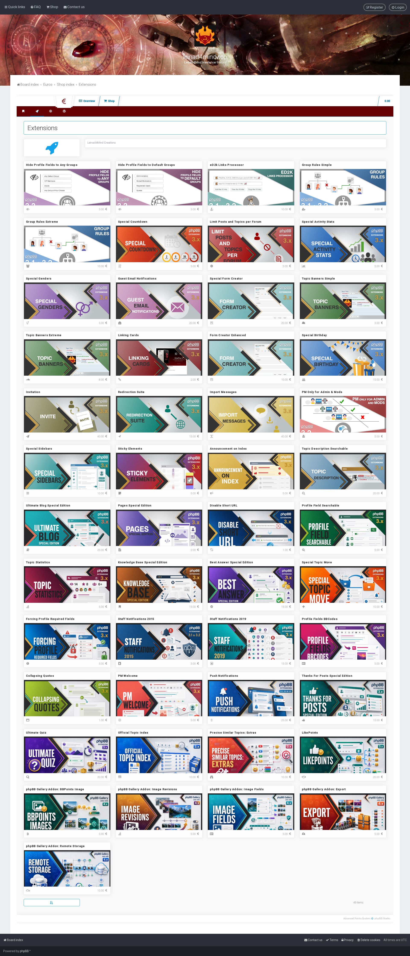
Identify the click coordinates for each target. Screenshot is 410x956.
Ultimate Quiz (36, 732)
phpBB (24, 951)
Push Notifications (224, 675)
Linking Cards (128, 335)
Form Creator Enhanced (228, 335)
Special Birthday (314, 335)
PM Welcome (128, 675)
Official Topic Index (133, 732)
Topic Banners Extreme (44, 335)
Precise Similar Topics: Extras (233, 732)
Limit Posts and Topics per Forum (236, 221)
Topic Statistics (38, 562)
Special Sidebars (39, 448)
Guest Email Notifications (137, 278)
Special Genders (39, 278)
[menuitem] (35, 7)
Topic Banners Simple (318, 278)
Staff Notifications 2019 (228, 619)
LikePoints (310, 732)
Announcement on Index (228, 448)
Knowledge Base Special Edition (142, 562)
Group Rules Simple (317, 164)
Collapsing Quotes (40, 675)
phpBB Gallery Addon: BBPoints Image (55, 789)
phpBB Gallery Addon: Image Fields (237, 789)
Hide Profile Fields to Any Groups (52, 164)
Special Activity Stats (318, 221)
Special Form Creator (226, 278)
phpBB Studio (382, 918)
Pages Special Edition (135, 505)
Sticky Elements (130, 448)
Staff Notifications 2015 (136, 619)
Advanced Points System (356, 918)
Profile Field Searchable (321, 505)
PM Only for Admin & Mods (322, 392)
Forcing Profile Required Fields (50, 619)
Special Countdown (133, 221)
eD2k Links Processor (227, 164)
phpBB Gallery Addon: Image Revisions (147, 789)
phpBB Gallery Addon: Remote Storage (55, 846)
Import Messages (223, 392)
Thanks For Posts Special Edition (327, 675)
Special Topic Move (317, 562)
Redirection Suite (131, 392)
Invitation (33, 392)
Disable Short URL (223, 505)
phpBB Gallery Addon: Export (324, 789)
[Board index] (205, 36)
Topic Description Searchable (325, 448)
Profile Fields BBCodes (320, 619)
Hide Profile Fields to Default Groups (146, 164)
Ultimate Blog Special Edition (48, 505)
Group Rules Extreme (42, 221)
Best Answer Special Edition (231, 562)
